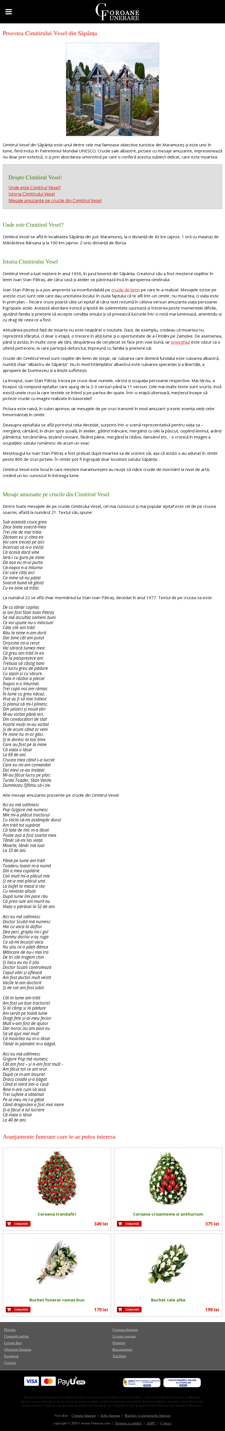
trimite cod (154, 761)
